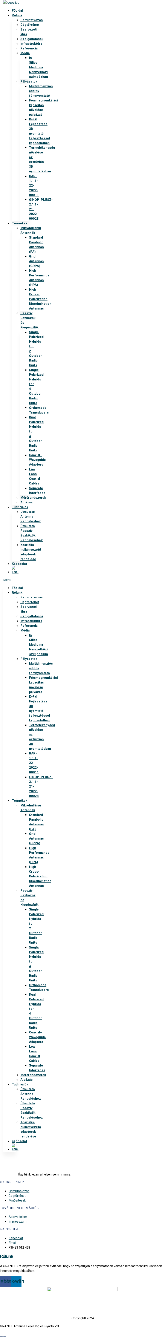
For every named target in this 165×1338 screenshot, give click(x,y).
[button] (9, 580)
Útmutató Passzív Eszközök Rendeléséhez (31, 533)
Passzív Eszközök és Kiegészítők (29, 320)
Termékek (19, 223)
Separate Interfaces (37, 490)
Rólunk (17, 15)
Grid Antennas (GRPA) (36, 261)
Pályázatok (28, 81)
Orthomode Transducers (39, 410)
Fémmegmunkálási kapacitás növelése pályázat (43, 107)
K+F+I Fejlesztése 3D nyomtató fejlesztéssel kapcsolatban (39, 131)
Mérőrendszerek (33, 497)
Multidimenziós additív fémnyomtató (41, 91)
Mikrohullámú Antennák (30, 230)
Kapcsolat (19, 563)
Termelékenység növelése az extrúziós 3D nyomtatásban (42, 159)
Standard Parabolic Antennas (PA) (36, 244)
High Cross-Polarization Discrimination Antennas (40, 299)
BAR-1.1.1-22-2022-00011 (34, 185)
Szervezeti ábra (28, 32)
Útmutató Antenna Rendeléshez (30, 516)
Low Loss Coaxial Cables (34, 476)
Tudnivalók (20, 507)
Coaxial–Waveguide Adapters (37, 460)
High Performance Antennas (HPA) (39, 277)
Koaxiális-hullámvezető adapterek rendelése (30, 552)
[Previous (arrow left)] (1, 1336)
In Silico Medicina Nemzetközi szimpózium (38, 67)
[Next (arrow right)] (4, 1336)
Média (25, 53)
